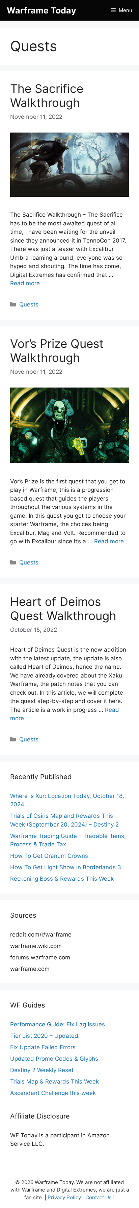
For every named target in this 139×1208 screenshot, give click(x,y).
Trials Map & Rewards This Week (54, 1081)
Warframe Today (41, 10)
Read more (25, 283)
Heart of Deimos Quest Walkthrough (63, 608)
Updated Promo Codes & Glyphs (54, 1058)
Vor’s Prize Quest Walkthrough (57, 350)
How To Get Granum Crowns (49, 855)
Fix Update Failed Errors (43, 1047)
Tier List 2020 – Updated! (45, 1035)
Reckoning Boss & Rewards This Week (62, 878)
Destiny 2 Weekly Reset (42, 1070)
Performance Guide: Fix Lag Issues (57, 1024)
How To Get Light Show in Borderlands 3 (65, 867)
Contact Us (98, 1197)
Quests (28, 304)
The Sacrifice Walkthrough (46, 95)
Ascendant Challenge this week (53, 1093)
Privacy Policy (64, 1197)
